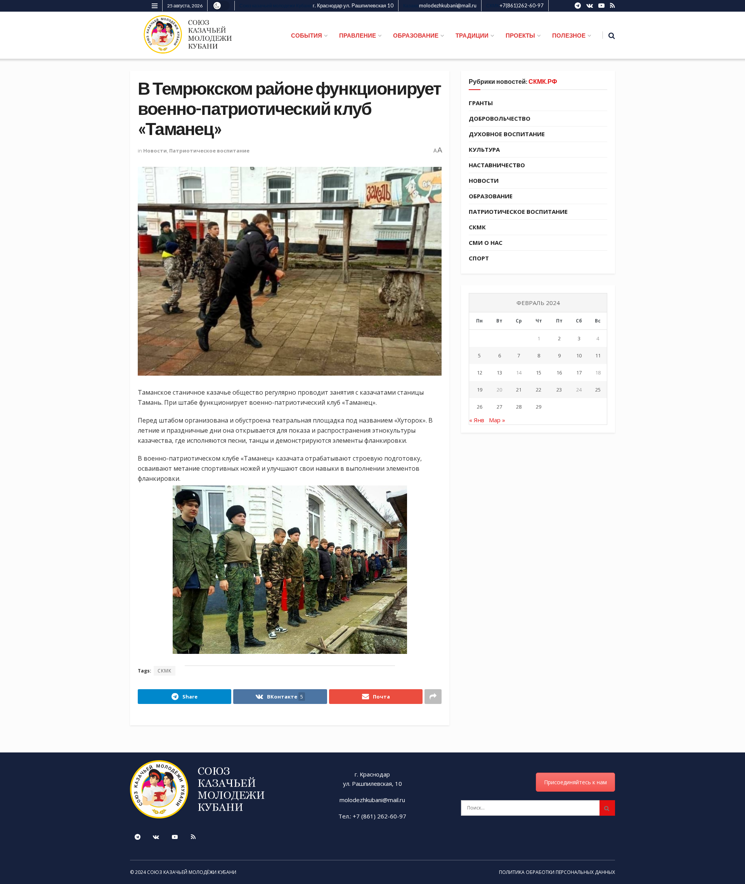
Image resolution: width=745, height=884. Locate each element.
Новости (155, 150)
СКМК (165, 670)
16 (559, 372)
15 (538, 372)
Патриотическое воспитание (209, 150)
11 (598, 355)
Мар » (497, 420)
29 (538, 406)
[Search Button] (607, 808)
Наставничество (497, 165)
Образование (491, 196)
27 (499, 406)
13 (499, 372)
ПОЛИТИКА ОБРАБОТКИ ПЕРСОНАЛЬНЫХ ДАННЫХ (557, 872)
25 (598, 389)
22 (538, 389)
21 (519, 389)
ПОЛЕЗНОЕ (569, 35)
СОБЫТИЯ (306, 35)
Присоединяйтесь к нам (575, 782)
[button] (290, 569)
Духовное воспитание (507, 134)
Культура (484, 149)
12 (479, 372)
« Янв (476, 420)
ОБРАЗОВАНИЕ (415, 35)
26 (479, 406)
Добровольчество (499, 118)
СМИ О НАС (485, 242)
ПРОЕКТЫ (520, 35)
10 (579, 355)
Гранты (481, 103)
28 (519, 406)
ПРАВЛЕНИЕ (357, 35)
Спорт (479, 258)
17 (579, 372)
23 (559, 389)
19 (479, 389)
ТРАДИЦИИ (472, 35)
